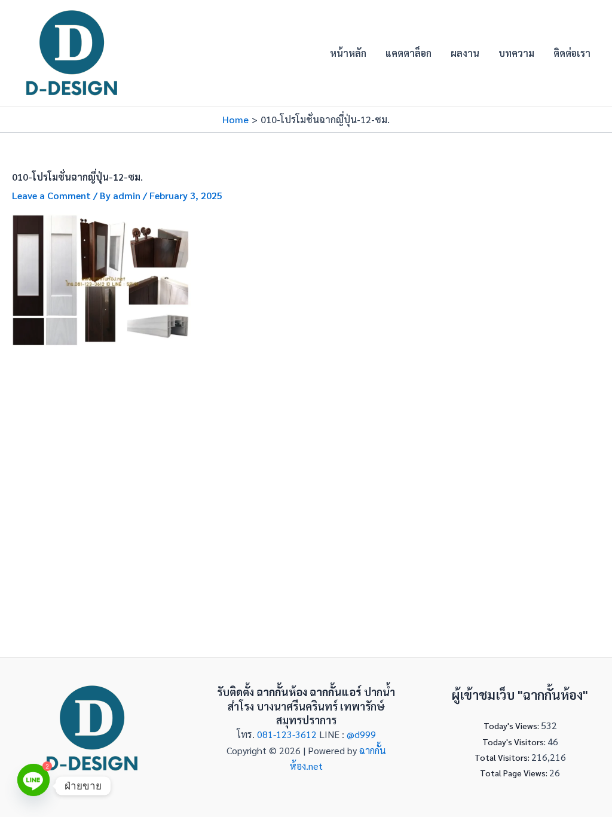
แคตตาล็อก (408, 53)
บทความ (516, 53)
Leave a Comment (51, 195)
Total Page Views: (514, 772)
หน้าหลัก (348, 53)
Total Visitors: (503, 757)
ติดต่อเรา (571, 53)
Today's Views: (512, 725)
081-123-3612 (288, 734)
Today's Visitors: (514, 741)
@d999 (361, 734)
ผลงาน (465, 53)
